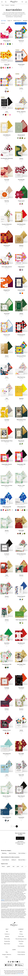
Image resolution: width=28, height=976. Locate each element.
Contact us (7, 934)
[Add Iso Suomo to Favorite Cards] (7, 557)
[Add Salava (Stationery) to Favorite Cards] (7, 822)
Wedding (4, 853)
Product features (21, 954)
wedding (2, 899)
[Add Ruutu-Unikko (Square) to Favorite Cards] (7, 270)
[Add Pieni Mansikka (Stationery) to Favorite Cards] (7, 161)
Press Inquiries (21, 946)
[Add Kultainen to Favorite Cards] (21, 248)
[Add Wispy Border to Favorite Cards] (21, 446)
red (13, 866)
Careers (21, 943)
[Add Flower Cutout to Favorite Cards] (21, 206)
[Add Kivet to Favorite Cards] (7, 117)
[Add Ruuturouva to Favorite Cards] (21, 44)
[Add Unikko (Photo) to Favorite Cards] (21, 272)
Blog (7, 952)
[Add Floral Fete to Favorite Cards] (7, 183)
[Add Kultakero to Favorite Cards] (7, 712)
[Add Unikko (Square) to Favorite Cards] (7, 46)
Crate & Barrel (5, 860)
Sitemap (7, 936)
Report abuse (7, 943)
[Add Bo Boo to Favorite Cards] (21, 91)
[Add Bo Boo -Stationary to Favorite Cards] (21, 115)
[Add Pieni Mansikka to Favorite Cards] (21, 183)
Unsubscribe (7, 941)
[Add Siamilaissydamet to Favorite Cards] (21, 338)
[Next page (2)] (17, 826)
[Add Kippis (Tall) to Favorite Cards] (21, 778)
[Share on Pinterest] (13, 961)
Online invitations (21, 952)
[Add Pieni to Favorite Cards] (7, 93)
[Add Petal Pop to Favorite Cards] (7, 204)
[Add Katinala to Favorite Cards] (7, 599)
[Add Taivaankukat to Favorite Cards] (21, 691)
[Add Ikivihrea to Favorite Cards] (7, 623)
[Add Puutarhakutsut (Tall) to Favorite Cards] (7, 669)
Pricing (21, 934)
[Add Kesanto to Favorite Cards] (7, 533)
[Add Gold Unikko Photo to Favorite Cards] (21, 667)
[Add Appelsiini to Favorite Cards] (21, 401)
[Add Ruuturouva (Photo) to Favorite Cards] (21, 359)
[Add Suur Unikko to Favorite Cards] (21, 757)
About (21, 931)
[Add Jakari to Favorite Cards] (7, 778)
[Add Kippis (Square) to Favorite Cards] (21, 799)
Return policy (7, 938)
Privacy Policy (20, 973)
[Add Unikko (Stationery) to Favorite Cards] (21, 512)
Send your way (20, 838)
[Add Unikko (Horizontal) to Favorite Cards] (7, 512)
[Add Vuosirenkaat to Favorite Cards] (21, 820)
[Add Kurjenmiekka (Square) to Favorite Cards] (7, 467)
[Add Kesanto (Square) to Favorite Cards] (7, 799)
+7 (12, 67)
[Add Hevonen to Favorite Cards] (21, 578)
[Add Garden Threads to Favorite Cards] (21, 295)
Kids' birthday (21, 853)
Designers (7, 5)
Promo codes (21, 936)
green (8, 866)
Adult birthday (12, 853)
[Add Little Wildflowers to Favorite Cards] (7, 138)
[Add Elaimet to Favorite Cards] (7, 359)
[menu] (2, 2)
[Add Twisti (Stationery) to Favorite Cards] (7, 757)
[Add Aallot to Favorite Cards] (7, 578)
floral (3, 866)
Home (3, 5)
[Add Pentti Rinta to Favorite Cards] (7, 646)
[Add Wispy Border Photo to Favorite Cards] (21, 423)
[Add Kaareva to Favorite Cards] (21, 161)
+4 (26, 510)
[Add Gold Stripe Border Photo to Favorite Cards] (7, 444)
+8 (12, 44)
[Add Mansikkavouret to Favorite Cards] (21, 646)
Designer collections (6, 954)
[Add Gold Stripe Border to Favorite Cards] (21, 227)
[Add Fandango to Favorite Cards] (7, 691)
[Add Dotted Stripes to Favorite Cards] (21, 67)
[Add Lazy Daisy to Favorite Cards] (7, 423)
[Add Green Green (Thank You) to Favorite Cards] (21, 625)
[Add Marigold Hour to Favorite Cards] (7, 293)
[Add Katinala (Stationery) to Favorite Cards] (21, 557)
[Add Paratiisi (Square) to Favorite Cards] (21, 601)
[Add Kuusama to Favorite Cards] (21, 712)
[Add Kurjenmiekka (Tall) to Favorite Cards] (21, 467)
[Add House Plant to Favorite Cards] (7, 316)
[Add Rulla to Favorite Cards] (7, 401)
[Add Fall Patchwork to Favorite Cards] (7, 248)
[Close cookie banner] (26, 970)
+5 (12, 510)
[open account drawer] (26, 2)
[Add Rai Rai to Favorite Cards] (21, 733)
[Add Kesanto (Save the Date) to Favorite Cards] (7, 488)
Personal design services (21, 938)
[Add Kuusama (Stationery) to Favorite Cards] (7, 227)
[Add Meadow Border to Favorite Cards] (21, 140)
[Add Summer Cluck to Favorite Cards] (7, 338)
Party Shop (21, 941)
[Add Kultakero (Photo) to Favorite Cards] (7, 735)
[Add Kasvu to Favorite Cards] (7, 380)
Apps (7, 956)
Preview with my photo (21, 23)
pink (18, 866)
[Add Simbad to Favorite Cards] (21, 316)
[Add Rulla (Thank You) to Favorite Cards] (21, 380)
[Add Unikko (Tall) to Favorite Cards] (7, 70)
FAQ (7, 931)
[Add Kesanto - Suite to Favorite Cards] (21, 488)
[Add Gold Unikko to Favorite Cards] (21, 536)
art (22, 866)
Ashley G (14, 860)
